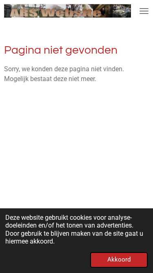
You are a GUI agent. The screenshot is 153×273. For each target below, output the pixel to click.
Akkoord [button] (119, 259)
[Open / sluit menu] (144, 11)
